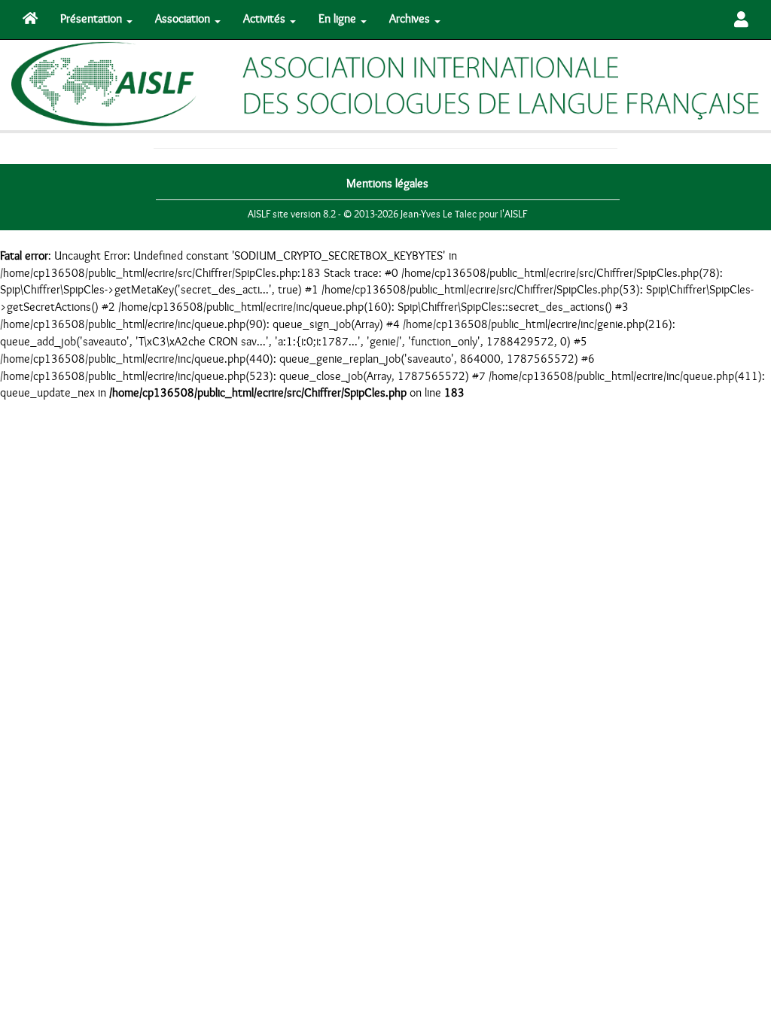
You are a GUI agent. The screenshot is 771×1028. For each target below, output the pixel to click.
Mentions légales (387, 183)
